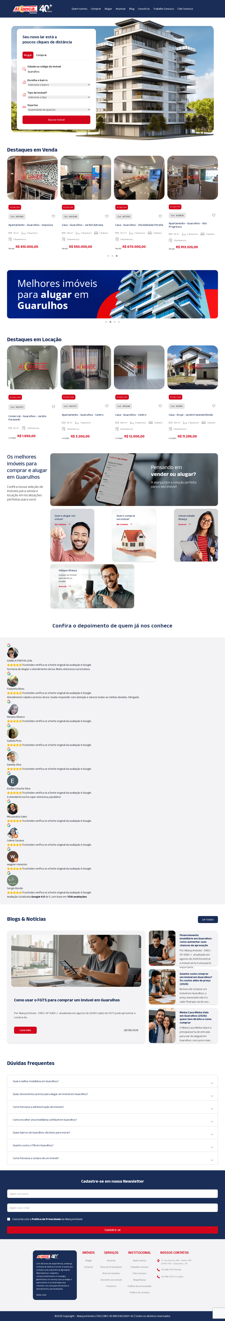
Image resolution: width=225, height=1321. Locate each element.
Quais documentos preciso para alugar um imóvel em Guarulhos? (50, 1094)
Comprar (96, 8)
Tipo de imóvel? (37, 92)
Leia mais (25, 1030)
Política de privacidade (139, 1286)
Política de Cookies (139, 1292)
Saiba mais (41, 1295)
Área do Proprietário (111, 1267)
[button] (108, 256)
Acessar (182, 524)
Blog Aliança (139, 1280)
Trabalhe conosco (139, 1267)
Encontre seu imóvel (111, 1280)
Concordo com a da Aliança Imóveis (47, 1219)
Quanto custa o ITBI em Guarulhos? (33, 1145)
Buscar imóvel (56, 119)
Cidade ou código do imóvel (44, 66)
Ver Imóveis (60, 524)
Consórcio (144, 8)
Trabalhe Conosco (163, 8)
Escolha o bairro (37, 80)
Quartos (32, 105)
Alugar (108, 8)
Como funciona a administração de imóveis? (38, 1106)
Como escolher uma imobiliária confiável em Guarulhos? (45, 1119)
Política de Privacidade (46, 1219)
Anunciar (121, 8)
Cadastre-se (113, 1229)
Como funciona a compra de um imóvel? (36, 1158)
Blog (131, 8)
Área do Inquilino (111, 1273)
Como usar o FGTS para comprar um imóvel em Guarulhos (67, 1000)
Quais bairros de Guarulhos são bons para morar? (41, 1132)
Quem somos (79, 8)
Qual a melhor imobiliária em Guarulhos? (36, 1081)
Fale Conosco (185, 8)
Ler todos (208, 919)
